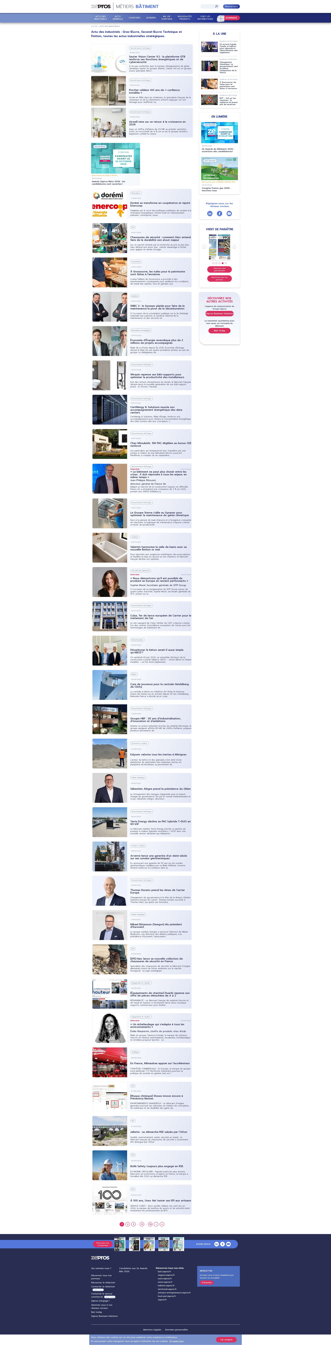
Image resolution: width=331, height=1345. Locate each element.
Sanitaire (135, 537)
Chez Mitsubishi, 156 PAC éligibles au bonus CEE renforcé (160, 444)
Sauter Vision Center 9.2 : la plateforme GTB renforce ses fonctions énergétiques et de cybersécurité (157, 59)
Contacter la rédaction (103, 1286)
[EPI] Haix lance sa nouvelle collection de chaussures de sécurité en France (156, 960)
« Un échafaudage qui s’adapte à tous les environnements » (157, 1025)
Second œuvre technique (140, 48)
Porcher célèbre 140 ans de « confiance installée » (154, 91)
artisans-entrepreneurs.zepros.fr (174, 1292)
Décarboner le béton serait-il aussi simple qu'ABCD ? (156, 651)
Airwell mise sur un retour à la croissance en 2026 (157, 123)
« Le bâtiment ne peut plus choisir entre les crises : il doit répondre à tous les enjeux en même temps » (158, 474)
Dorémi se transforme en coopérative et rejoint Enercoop (160, 204)
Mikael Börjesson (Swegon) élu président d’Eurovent (156, 925)
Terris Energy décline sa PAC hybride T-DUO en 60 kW (160, 822)
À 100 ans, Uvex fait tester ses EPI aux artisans (160, 1200)
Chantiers (134, 17)
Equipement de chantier (141, 983)
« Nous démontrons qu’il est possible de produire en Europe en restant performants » (159, 579)
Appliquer (216, 6)
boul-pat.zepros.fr (167, 1296)
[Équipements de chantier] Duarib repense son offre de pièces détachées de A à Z (160, 994)
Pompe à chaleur (138, 846)
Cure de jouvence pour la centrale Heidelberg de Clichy (159, 685)
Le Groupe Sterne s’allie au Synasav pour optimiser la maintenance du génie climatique (159, 514)
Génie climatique (138, 777)
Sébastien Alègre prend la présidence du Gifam (160, 789)
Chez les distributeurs (205, 17)
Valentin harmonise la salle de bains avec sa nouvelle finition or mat (158, 548)
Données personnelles (176, 1329)
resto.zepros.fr (165, 1282)
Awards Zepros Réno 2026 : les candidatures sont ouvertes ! (108, 183)
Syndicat (135, 296)
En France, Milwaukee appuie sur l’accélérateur (160, 1063)
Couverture (136, 262)
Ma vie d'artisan (166, 17)
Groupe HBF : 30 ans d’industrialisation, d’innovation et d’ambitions (155, 720)
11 (142, 1225)
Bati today (96, 1312)
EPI (133, 227)
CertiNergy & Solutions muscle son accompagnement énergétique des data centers (156, 409)
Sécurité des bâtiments (141, 571)
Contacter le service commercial (101, 1295)
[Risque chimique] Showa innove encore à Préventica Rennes (156, 1097)
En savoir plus (177, 1341)
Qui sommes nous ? (101, 1268)
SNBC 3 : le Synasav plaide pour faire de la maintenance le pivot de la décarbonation (157, 307)
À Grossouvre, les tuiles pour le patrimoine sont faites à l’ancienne (157, 273)
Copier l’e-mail (98, 1290)
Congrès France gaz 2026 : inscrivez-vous (216, 189)
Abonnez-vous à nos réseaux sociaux (101, 1306)
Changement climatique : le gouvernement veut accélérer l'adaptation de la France (229, 67)
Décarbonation (137, 640)
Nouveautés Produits (185, 17)
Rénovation (136, 193)
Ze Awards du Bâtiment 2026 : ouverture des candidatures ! (218, 150)
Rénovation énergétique (141, 330)
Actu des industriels (100, 17)
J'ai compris (226, 1339)
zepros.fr (162, 1299)
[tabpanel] (219, 247)
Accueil (94, 26)
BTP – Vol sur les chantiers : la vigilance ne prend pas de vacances (228, 101)
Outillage (135, 1052)
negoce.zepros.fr (166, 1275)
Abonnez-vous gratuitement (219, 269)
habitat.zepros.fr (166, 1285)
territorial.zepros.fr (167, 1289)
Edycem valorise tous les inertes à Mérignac (158, 754)
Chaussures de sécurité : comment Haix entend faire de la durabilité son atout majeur (160, 238)
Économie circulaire (139, 743)
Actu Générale (118, 17)
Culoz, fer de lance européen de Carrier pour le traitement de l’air (160, 617)
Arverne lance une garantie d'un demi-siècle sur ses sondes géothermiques (158, 857)
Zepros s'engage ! (100, 1300)
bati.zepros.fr (164, 1271)
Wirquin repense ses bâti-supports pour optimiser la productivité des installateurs (157, 376)
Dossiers (151, 17)
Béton (134, 674)
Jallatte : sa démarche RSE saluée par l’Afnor (158, 1132)
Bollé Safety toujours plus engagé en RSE (156, 1166)
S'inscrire (207, 1282)
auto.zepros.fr (165, 1278)
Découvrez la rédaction (103, 1282)
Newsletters (231, 6)
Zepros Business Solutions (219, 313)
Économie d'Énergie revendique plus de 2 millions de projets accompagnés (156, 341)
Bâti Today (219, 330)
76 (151, 1225)
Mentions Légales (152, 1329)
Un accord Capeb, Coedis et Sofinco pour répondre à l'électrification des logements (229, 48)
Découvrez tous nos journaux (219, 278)
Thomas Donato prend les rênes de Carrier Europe (157, 891)
